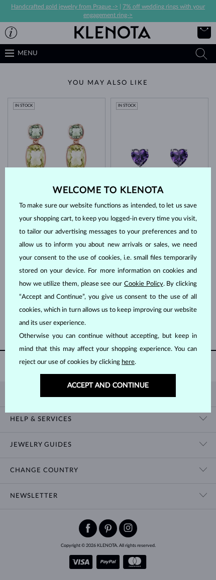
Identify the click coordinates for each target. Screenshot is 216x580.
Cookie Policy (143, 284)
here (128, 362)
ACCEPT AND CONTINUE (108, 385)
